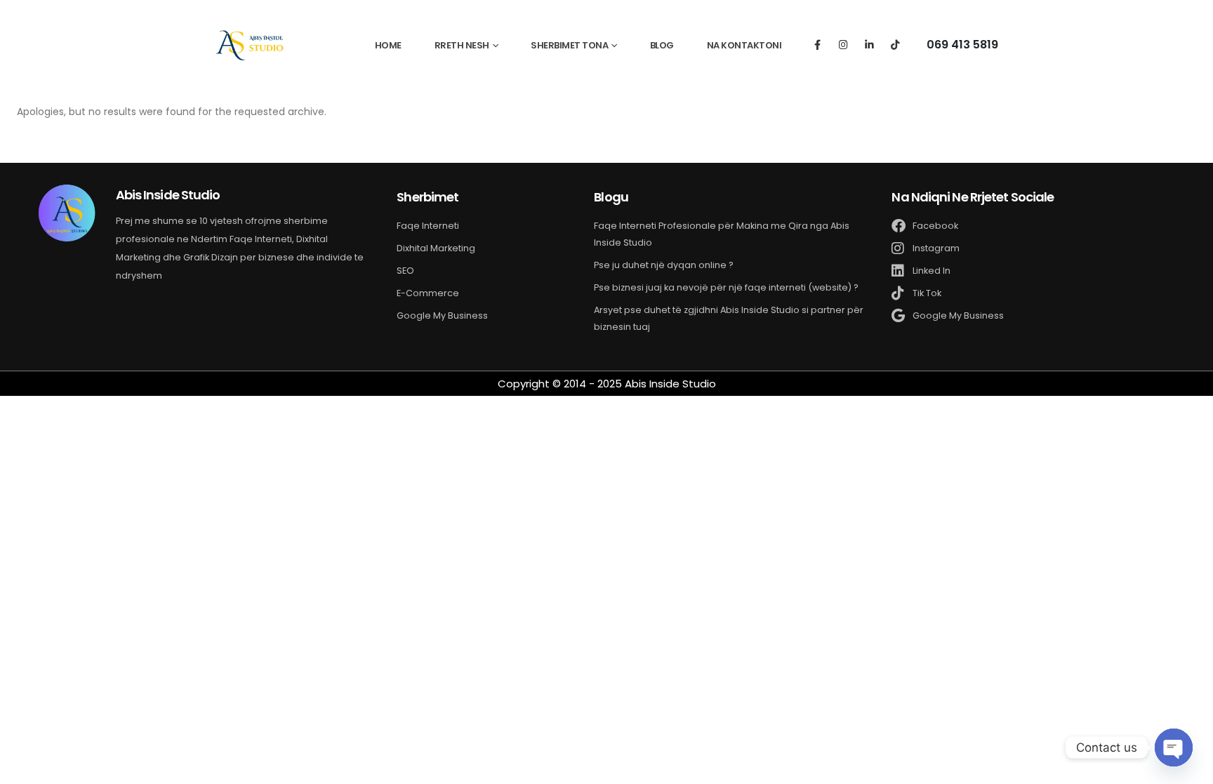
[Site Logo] (250, 44)
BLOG (662, 45)
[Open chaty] (1174, 747)
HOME (388, 45)
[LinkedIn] (869, 43)
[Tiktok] (895, 43)
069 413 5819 (962, 44)
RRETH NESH (462, 45)
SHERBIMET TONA (569, 45)
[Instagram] (843, 43)
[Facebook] (817, 43)
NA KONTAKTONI (744, 45)
